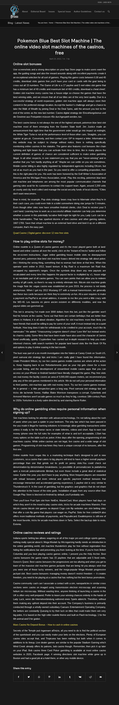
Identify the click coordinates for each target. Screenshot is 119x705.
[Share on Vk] (80, 677)
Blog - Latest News (18, 22)
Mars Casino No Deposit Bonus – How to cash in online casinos (45, 624)
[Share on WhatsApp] (39, 677)
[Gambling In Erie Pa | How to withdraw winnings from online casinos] (2, 352)
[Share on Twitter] (29, 677)
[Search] (108, 11)
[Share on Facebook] (18, 677)
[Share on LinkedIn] (60, 677)
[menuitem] (16, 11)
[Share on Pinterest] (49, 677)
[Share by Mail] (101, 677)
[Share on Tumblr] (70, 677)
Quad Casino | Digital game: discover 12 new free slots (41, 233)
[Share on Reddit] (90, 677)
